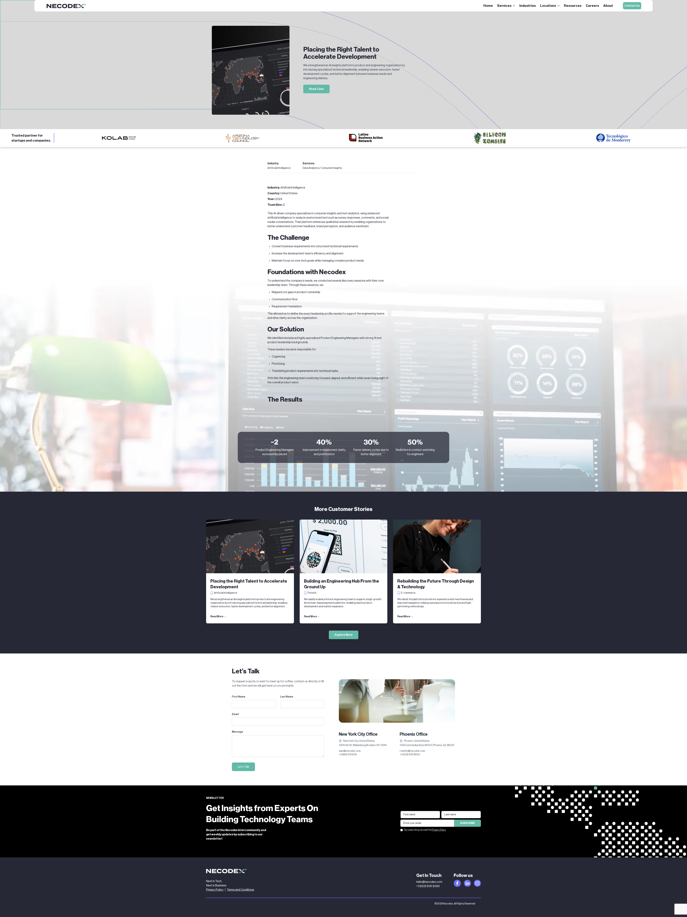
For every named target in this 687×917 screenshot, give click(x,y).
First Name (238, 697)
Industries (527, 5)
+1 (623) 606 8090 (410, 754)
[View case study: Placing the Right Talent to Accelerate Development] (250, 546)
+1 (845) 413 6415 (348, 754)
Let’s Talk (243, 766)
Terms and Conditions (240, 889)
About (608, 5)
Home (488, 5)
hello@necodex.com (429, 881)
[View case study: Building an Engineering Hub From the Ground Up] (344, 546)
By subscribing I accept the (425, 830)
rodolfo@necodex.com (412, 751)
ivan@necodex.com (350, 751)
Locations (548, 5)
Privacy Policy (439, 830)
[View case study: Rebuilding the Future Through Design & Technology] (437, 546)
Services (504, 5)
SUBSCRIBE (467, 823)
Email (235, 714)
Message (237, 732)
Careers (592, 5)
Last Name (286, 697)
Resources (572, 5)
